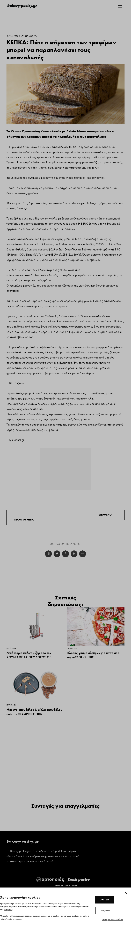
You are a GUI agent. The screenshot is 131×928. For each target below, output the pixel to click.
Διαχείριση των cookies (112, 919)
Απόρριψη (105, 910)
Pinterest (65, 553)
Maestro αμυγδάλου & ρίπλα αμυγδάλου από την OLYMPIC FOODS (34, 712)
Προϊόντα (11, 648)
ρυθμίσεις (8, 909)
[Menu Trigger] (120, 5)
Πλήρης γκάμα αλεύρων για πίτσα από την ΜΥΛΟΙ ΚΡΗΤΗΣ (93, 655)
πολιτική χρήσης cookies (10, 919)
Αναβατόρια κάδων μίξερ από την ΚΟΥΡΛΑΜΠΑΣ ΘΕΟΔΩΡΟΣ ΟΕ (28, 655)
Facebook (48, 553)
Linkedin (74, 553)
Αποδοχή (104, 899)
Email (82, 553)
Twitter (57, 553)
